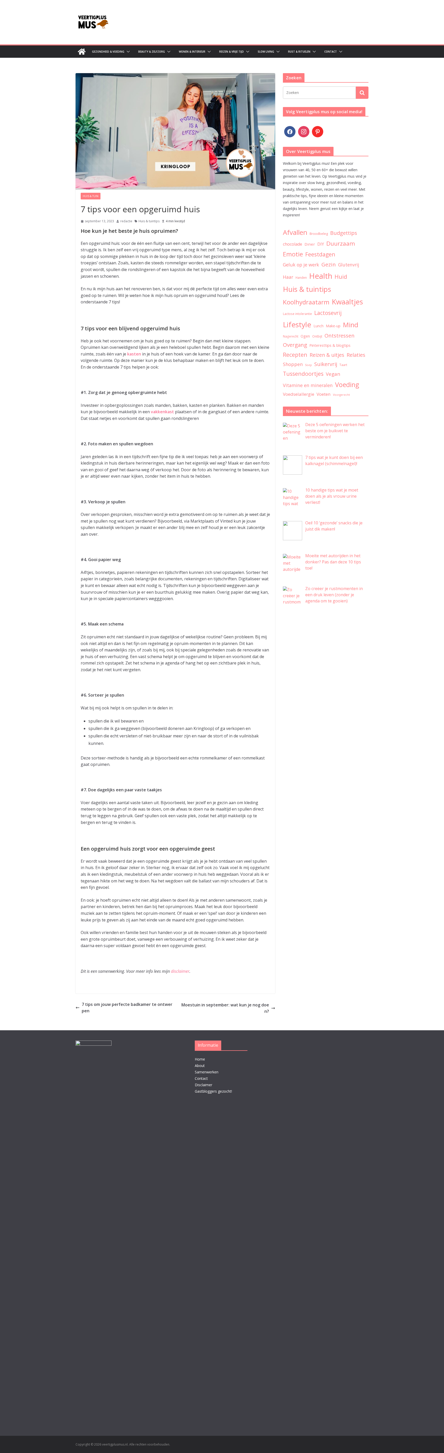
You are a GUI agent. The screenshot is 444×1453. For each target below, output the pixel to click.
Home (200, 1059)
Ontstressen (340, 335)
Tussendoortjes (303, 373)
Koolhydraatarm (306, 302)
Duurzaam (340, 243)
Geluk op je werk (301, 265)
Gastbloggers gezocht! (213, 1091)
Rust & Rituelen (299, 51)
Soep (308, 365)
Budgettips (343, 232)
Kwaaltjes (347, 301)
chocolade (292, 244)
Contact (330, 51)
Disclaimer (203, 1084)
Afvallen (295, 232)
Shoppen (293, 364)
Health (320, 276)
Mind (350, 324)
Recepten (295, 354)
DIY (320, 244)
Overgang (295, 344)
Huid (341, 276)
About (200, 1065)
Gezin (328, 264)
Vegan (333, 374)
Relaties (356, 354)
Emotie (293, 254)
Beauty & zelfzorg (151, 51)
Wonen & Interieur (192, 51)
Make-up (333, 325)
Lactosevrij (328, 312)
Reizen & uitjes (327, 354)
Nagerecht (290, 336)
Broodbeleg (319, 233)
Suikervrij (325, 364)
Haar (288, 277)
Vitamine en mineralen (308, 385)
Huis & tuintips (149, 221)
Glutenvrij (348, 265)
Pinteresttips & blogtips (329, 345)
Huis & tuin (90, 196)
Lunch (318, 325)
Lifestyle (297, 324)
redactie (126, 221)
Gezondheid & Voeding (108, 51)
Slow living (266, 51)
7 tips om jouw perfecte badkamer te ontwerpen (127, 1008)
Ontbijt (317, 336)
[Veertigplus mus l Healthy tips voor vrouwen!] (82, 51)
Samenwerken (206, 1072)
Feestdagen (320, 254)
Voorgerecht (341, 395)
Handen (301, 277)
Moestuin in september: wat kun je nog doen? (225, 1008)
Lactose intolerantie (297, 314)
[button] (127, 51)
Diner (309, 244)
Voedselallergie (298, 394)
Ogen (305, 336)
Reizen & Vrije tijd (231, 51)
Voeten (324, 394)
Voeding (347, 384)
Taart (343, 365)
